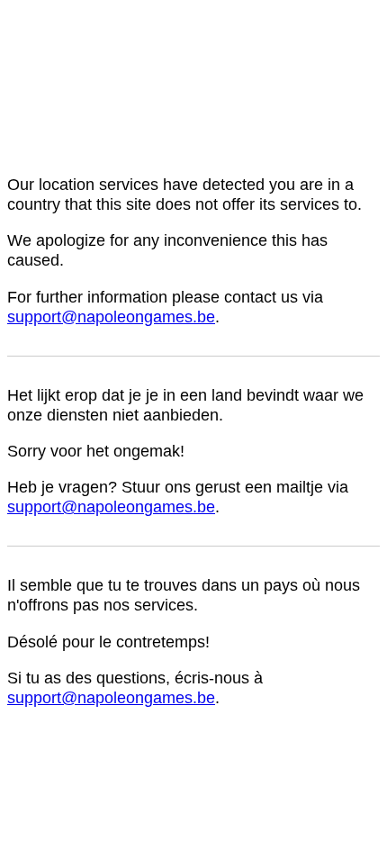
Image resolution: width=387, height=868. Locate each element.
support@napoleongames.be (111, 316)
